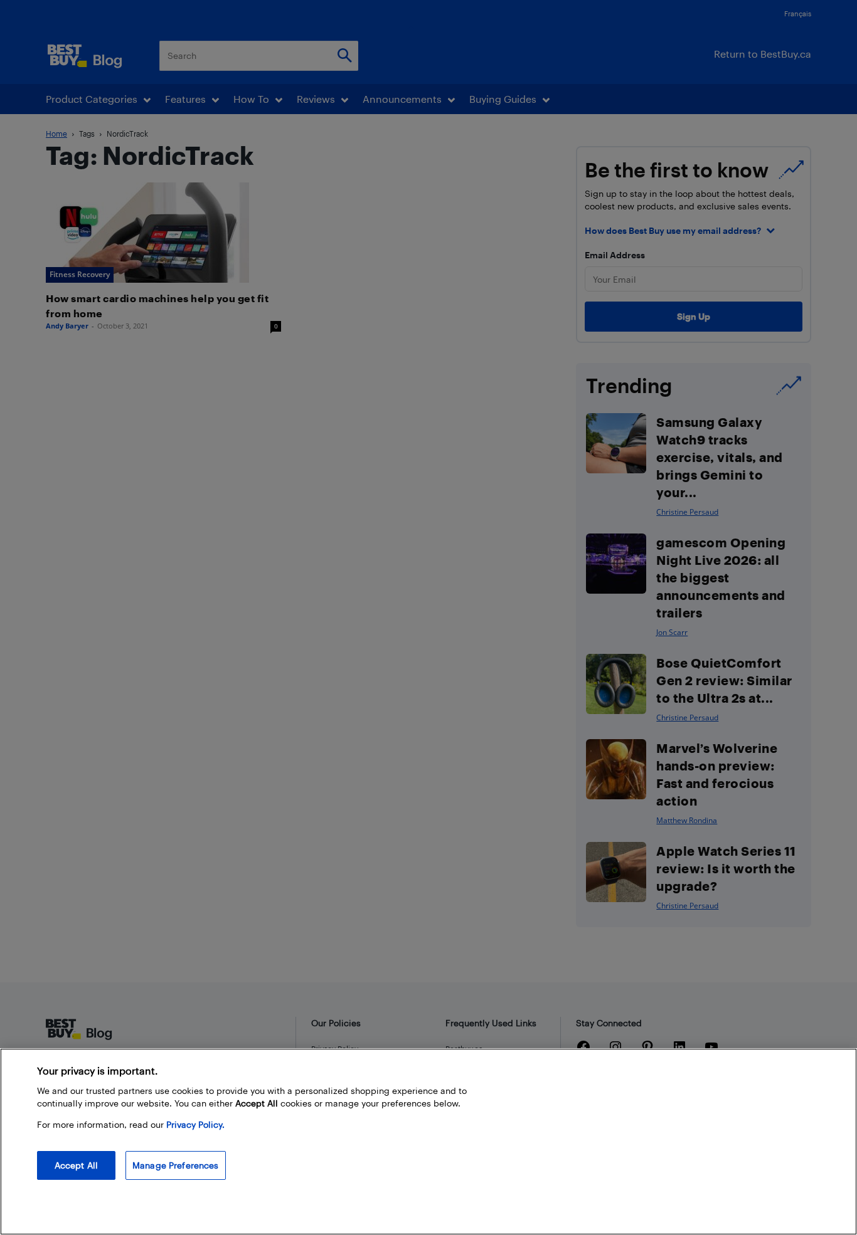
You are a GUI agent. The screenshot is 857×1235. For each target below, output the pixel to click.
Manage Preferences (175, 1165)
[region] (428, 1141)
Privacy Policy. (195, 1124)
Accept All (76, 1165)
